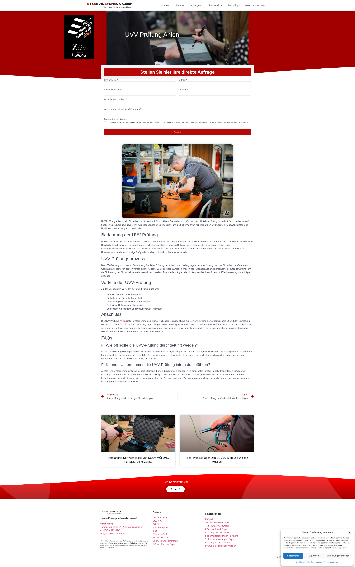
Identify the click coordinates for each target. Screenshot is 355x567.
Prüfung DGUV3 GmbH (217, 532)
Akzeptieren (293, 555)
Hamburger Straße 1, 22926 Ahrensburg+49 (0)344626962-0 (121, 527)
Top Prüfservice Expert (217, 522)
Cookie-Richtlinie (303, 562)
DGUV (156, 524)
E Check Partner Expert (165, 544)
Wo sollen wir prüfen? (115, 99)
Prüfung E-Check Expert (217, 542)
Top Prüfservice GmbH (217, 525)
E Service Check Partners (165, 540)
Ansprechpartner (113, 90)
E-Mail (183, 80)
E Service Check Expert (217, 529)
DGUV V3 (157, 520)
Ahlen (123, 320)
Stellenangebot (160, 527)
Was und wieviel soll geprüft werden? (123, 109)
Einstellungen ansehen (338, 555)
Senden (177, 132)
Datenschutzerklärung (320, 562)
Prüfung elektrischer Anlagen (220, 545)
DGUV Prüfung (160, 517)
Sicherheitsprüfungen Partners (221, 535)
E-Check (209, 519)
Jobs (155, 530)
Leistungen (195, 5)
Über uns (179, 5)
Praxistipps (234, 5)
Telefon (183, 90)
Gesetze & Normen (255, 5)
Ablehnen (314, 555)
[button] (349, 532)
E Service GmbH (161, 534)
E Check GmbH (160, 537)
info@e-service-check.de (112, 533)
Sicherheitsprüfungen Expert (220, 539)
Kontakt (165, 5)
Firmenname (111, 80)
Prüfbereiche (215, 5)
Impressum (334, 562)
